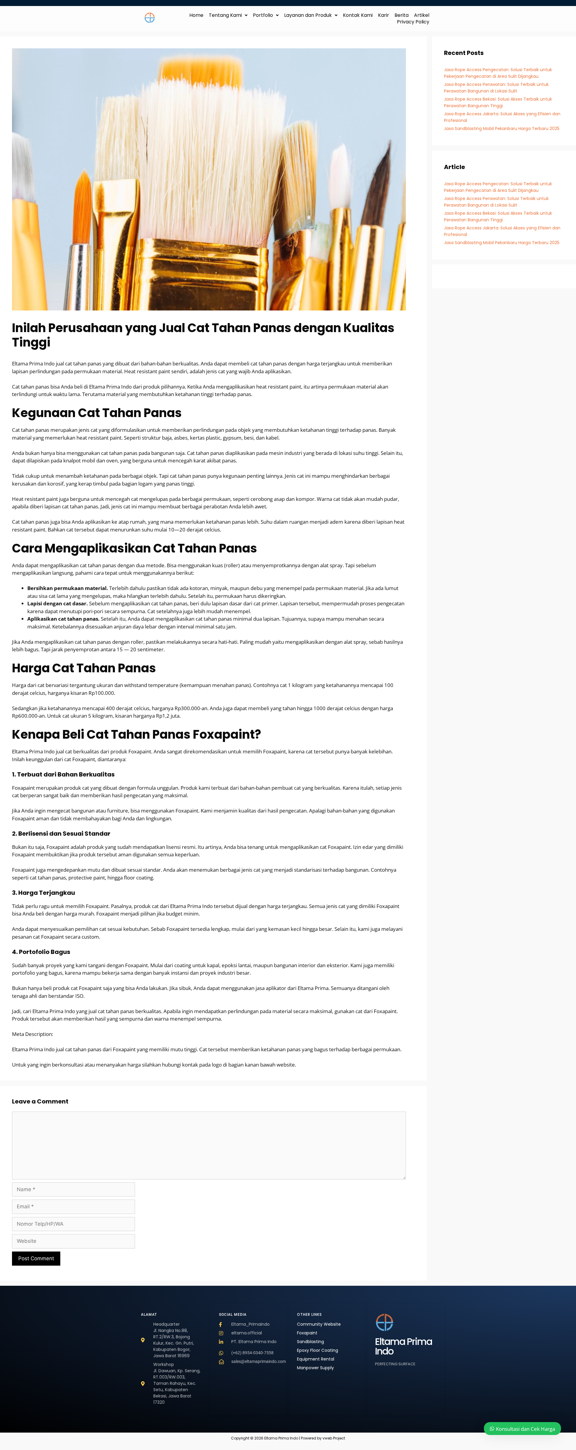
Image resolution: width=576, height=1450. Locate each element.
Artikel (421, 15)
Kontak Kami (358, 15)
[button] (228, 15)
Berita (401, 15)
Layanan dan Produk (308, 15)
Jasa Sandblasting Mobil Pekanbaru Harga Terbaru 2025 (502, 129)
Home (196, 15)
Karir (383, 15)
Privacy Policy (413, 22)
